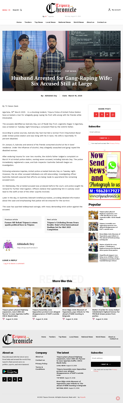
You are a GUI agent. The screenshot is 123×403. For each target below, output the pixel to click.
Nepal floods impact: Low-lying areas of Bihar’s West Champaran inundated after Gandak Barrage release (110, 258)
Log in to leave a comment (14, 263)
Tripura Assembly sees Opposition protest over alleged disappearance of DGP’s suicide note (108, 226)
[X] (101, 114)
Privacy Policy (114, 143)
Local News (54, 71)
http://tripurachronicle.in (27, 248)
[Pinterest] (107, 114)
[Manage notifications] (118, 398)
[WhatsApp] (112, 114)
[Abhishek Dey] (8, 245)
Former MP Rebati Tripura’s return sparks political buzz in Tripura (21, 223)
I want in (103, 138)
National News (62, 388)
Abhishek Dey (51, 96)
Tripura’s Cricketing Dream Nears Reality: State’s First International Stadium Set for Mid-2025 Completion (63, 226)
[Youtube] (20, 379)
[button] (18, 9)
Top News (70, 71)
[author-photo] (4, 319)
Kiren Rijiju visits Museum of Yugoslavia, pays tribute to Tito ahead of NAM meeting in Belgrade (110, 237)
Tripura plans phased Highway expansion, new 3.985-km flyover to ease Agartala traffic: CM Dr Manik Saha (110, 215)
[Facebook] (96, 114)
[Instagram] (9, 379)
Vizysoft (82, 397)
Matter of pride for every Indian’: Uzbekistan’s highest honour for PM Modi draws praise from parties (110, 247)
